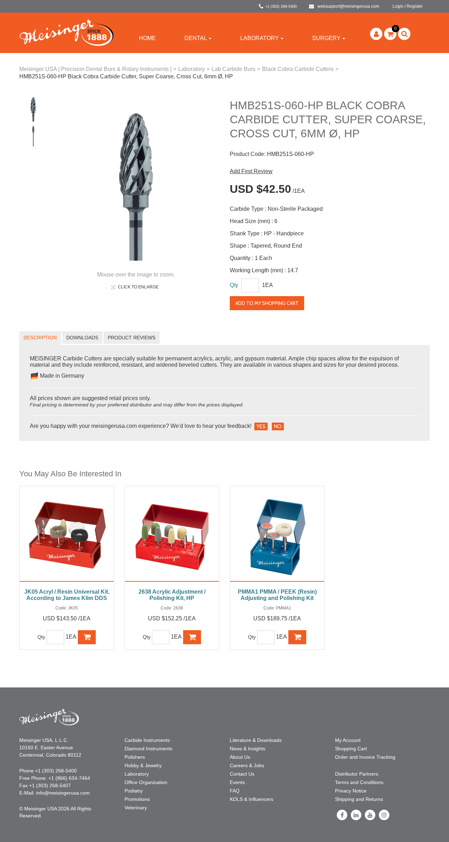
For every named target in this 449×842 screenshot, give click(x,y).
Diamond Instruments (148, 748)
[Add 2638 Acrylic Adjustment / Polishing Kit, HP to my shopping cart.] (192, 637)
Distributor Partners (356, 774)
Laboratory (259, 38)
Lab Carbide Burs (233, 69)
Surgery (326, 38)
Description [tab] (40, 337)
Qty (234, 285)
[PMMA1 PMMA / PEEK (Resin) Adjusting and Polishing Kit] (277, 537)
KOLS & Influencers (251, 799)
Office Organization (146, 782)
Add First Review (251, 171)
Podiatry (134, 791)
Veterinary (136, 807)
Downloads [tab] (82, 337)
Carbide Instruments (147, 740)
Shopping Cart (351, 748)
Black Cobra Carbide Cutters (298, 69)
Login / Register (408, 6)
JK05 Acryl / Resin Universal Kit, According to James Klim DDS (66, 595)
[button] (390, 34)
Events (237, 782)
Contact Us (242, 774)
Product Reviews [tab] (131, 337)
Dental (196, 38)
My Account (348, 740)
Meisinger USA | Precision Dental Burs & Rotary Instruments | (95, 69)
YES (261, 426)
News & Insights (247, 748)
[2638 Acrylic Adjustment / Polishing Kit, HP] (171, 537)
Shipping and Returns (359, 799)
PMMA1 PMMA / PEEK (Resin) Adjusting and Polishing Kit (277, 595)
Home (147, 38)
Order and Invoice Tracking (365, 757)
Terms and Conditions (359, 782)
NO (278, 426)
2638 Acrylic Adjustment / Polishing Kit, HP (172, 595)
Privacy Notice (351, 791)
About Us (240, 757)
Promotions (137, 799)
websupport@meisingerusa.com (348, 6)
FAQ (235, 791)
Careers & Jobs (247, 765)
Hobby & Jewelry (143, 765)
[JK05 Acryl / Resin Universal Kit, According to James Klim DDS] (66, 537)
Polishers (135, 757)
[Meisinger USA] (66, 32)
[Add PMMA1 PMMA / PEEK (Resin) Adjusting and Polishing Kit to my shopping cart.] (297, 637)
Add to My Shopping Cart (267, 303)
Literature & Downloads (256, 740)
